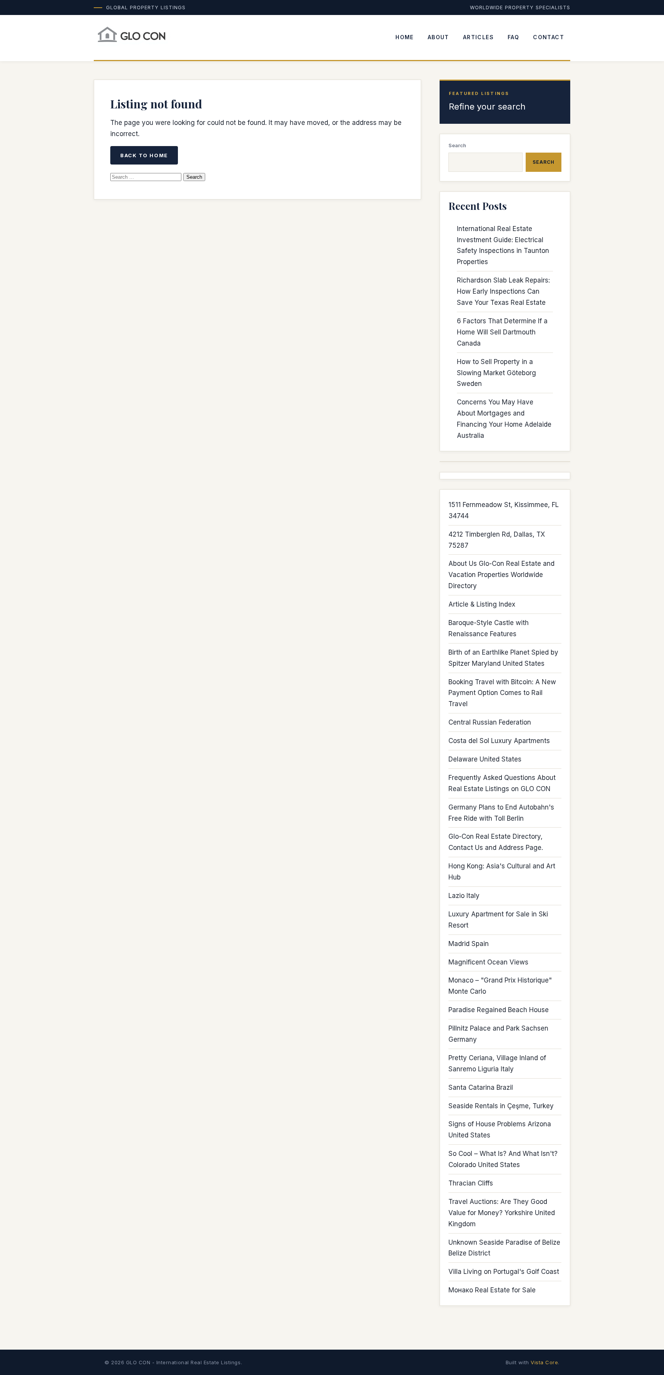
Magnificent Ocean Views (488, 962)
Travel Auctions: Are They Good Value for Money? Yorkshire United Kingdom (501, 1213)
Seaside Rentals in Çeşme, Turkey (501, 1106)
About (438, 37)
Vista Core (544, 1362)
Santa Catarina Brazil (480, 1087)
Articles (478, 37)
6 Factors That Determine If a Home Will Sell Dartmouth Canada (502, 332)
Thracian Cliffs (470, 1183)
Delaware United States (484, 759)
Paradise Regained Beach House (498, 1010)
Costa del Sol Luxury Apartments (499, 741)
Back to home (144, 155)
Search (457, 145)
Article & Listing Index (481, 604)
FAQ (513, 37)
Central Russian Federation (489, 722)
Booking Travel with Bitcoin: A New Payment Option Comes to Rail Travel (502, 693)
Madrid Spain (468, 944)
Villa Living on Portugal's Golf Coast (503, 1271)
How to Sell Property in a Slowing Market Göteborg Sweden (496, 373)
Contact (548, 37)
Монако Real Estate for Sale (492, 1290)
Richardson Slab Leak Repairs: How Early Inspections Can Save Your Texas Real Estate (503, 291)
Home (404, 37)
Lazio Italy (464, 895)
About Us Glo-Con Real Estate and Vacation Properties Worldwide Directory (501, 575)
